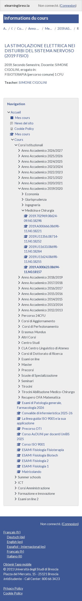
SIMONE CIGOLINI (33, 82)
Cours (11, 28)
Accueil (5, 28)
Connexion (68, 5)
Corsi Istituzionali (20, 28)
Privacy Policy (13, 588)
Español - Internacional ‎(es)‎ (26, 547)
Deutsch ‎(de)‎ (16, 537)
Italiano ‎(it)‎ (14, 556)
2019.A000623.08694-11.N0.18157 (65, 28)
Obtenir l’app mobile (17, 564)
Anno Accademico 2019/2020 (34, 28)
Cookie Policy (13, 593)
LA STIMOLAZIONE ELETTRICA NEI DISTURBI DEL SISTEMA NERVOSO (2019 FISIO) (40, 50)
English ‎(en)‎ (15, 542)
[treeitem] (41, 305)
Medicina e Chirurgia (49, 28)
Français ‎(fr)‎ (12, 532)
